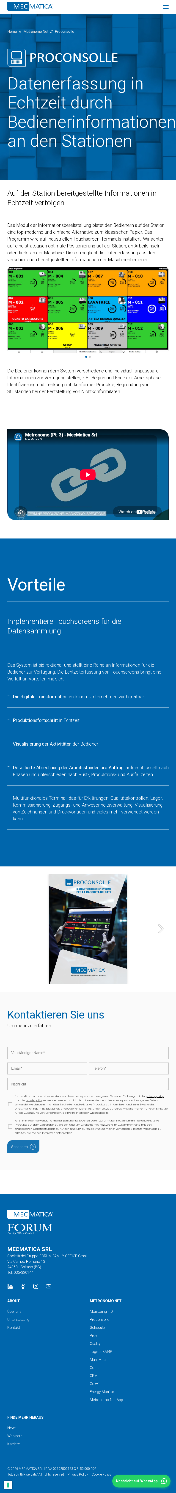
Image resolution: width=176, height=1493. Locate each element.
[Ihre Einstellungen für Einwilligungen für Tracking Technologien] (8, 1485)
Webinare (14, 1436)
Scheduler (98, 1327)
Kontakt (13, 1327)
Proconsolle (99, 1319)
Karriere (13, 1444)
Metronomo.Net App (106, 1400)
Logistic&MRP (101, 1351)
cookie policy (34, 1100)
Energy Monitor (102, 1392)
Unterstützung (18, 1319)
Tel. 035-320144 (20, 1272)
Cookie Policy (101, 1474)
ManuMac (98, 1359)
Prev (93, 1335)
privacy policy (155, 1096)
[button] (141, 1481)
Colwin (95, 1384)
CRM (93, 1376)
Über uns (14, 1311)
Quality (95, 1343)
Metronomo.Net (35, 31)
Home (12, 31)
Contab (96, 1367)
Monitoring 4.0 (101, 1311)
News (11, 1428)
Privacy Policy (78, 1474)
